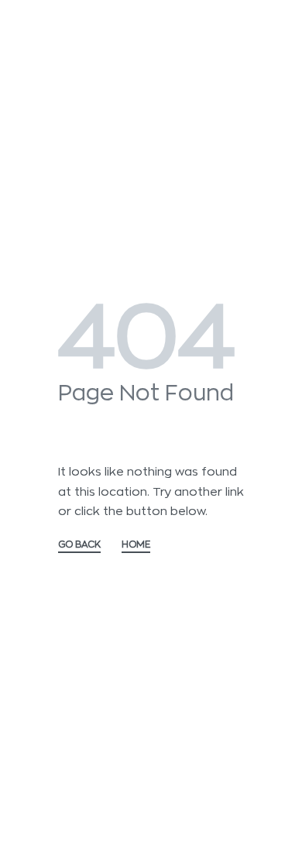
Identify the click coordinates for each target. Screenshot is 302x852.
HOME (136, 544)
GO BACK (79, 544)
